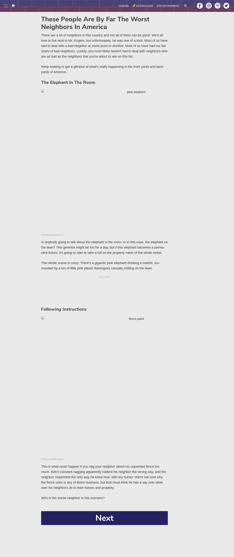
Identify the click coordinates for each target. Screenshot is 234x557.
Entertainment (168, 5)
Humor (124, 5)
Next (104, 518)
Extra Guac (144, 5)
